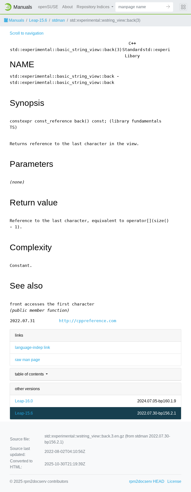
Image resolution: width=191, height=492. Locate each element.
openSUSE (48, 7)
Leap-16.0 (24, 401)
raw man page (27, 360)
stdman (58, 20)
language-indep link (32, 347)
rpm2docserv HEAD (146, 481)
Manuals (16, 20)
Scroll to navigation (27, 33)
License (174, 481)
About (67, 7)
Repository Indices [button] (93, 7)
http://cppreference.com (87, 320)
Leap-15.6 (38, 20)
